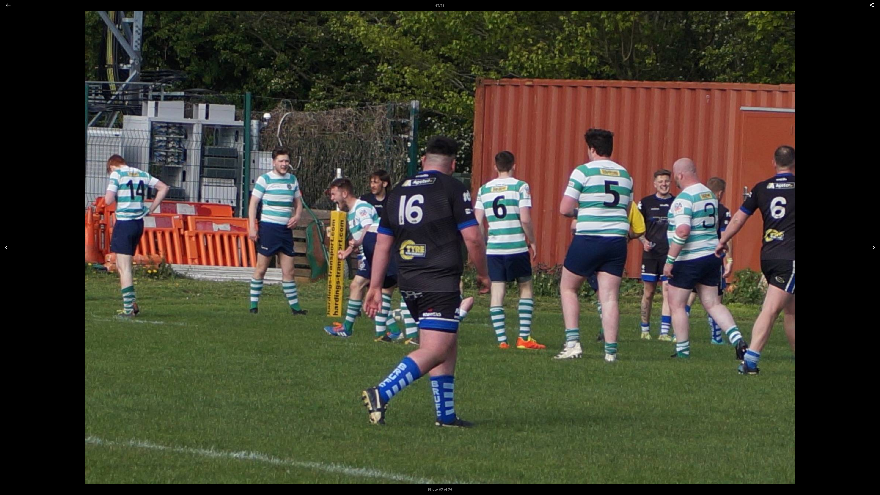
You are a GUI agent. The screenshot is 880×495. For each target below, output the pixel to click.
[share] (871, 5)
